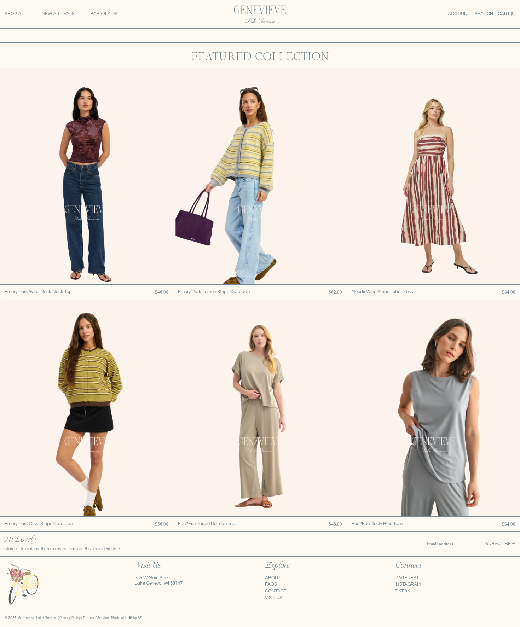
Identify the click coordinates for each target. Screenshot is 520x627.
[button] (484, 14)
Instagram (408, 584)
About (273, 577)
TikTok (402, 590)
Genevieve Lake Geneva (37, 618)
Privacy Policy (70, 618)
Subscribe (498, 543)
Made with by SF (126, 618)
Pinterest (407, 577)
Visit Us (273, 597)
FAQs (271, 584)
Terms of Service (96, 618)
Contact (275, 590)
